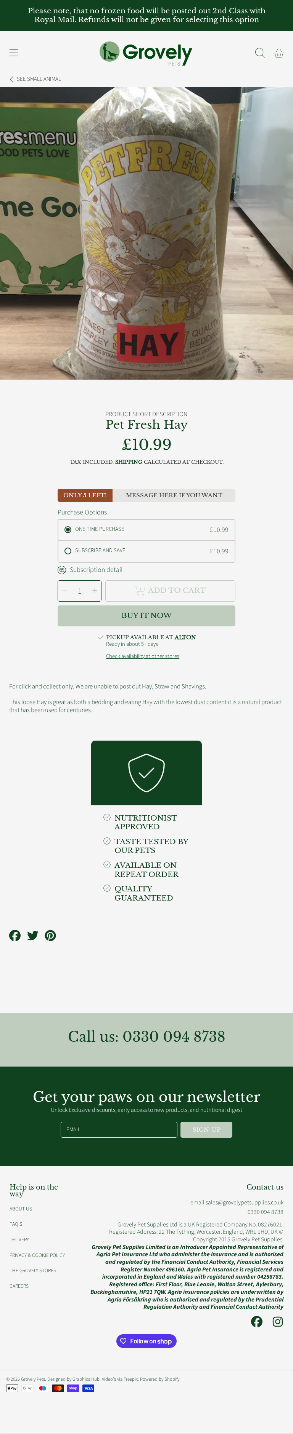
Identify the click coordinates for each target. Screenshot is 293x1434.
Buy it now (146, 615)
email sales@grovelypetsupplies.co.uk (236, 1202)
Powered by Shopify (159, 1379)
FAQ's (16, 1224)
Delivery (19, 1239)
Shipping (128, 462)
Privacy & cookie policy (37, 1255)
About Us (21, 1208)
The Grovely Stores (33, 1270)
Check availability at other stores (142, 656)
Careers (19, 1286)
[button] (14, 53)
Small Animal (39, 79)
